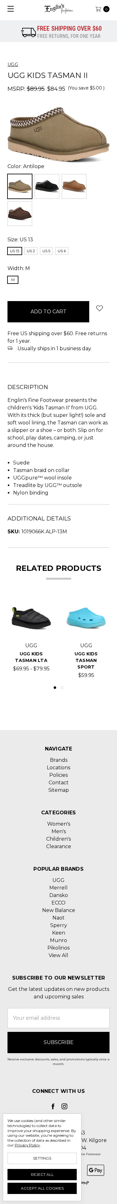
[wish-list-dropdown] (99, 308)
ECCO (58, 903)
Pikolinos (58, 948)
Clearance (58, 846)
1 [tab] (55, 687)
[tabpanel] (31, 639)
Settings (42, 1158)
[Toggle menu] (8, 8)
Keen (58, 933)
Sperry (58, 925)
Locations (58, 768)
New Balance (58, 910)
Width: (18, 268)
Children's (58, 839)
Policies (58, 775)
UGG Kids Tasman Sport (86, 660)
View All (58, 955)
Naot (58, 918)
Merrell (58, 888)
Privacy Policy (27, 1145)
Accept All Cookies (42, 1188)
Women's (58, 824)
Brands (58, 760)
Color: (25, 166)
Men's (58, 831)
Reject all (42, 1174)
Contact (59, 783)
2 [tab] (62, 687)
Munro (58, 940)
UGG (58, 880)
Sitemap (58, 790)
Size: (20, 240)
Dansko (58, 895)
